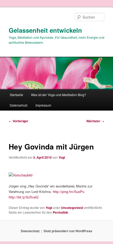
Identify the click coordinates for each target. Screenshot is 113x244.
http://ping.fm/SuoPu (68, 191)
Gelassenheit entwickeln (45, 30)
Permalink (60, 212)
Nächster (95, 121)
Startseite (16, 94)
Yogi (62, 157)
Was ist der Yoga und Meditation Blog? (58, 94)
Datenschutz (19, 105)
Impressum (43, 105)
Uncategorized (72, 207)
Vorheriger (18, 121)
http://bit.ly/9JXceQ (23, 197)
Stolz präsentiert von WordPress (68, 231)
